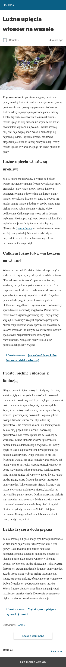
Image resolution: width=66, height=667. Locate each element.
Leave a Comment (33, 635)
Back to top (57, 651)
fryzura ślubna (24, 228)
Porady (21, 624)
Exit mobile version (33, 662)
